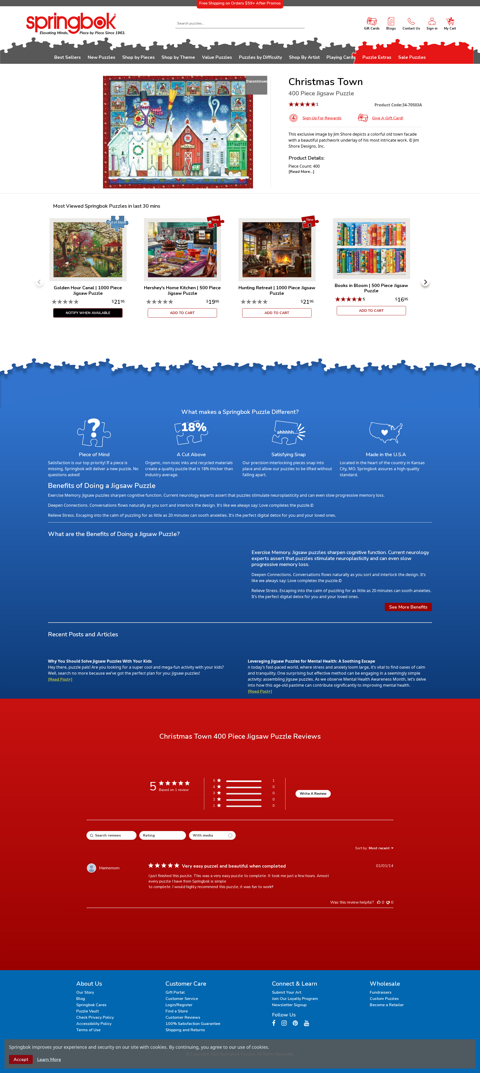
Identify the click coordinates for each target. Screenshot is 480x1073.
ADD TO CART (182, 313)
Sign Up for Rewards (322, 118)
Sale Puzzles (412, 57)
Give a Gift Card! (387, 118)
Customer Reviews (183, 1017)
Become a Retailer (387, 1005)
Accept (21, 1059)
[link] (243, 806)
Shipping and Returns (185, 1030)
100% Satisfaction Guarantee (193, 1023)
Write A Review (313, 793)
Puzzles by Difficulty (260, 57)
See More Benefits (408, 607)
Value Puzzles (217, 57)
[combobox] (240, 23)
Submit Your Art (286, 992)
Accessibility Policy (94, 1023)
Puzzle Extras (376, 57)
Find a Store (177, 1011)
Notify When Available (88, 313)
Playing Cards (341, 57)
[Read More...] (301, 171)
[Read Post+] (60, 679)
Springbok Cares (91, 1005)
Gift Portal (175, 992)
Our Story (85, 992)
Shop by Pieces (138, 57)
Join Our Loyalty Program (295, 998)
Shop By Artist (304, 57)
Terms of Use (88, 1030)
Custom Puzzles (384, 998)
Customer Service (182, 998)
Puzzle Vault (87, 1011)
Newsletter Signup (289, 1005)
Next (425, 282)
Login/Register (179, 1005)
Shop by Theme (178, 57)
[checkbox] (212, 835)
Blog (80, 998)
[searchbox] (111, 835)
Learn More (49, 1059)
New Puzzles (101, 57)
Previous (39, 282)
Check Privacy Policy (95, 1017)
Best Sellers (67, 57)
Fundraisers (381, 992)
